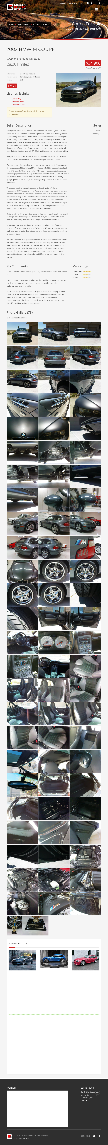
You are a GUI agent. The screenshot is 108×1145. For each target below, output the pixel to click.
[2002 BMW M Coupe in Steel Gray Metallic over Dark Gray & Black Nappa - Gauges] (54, 642)
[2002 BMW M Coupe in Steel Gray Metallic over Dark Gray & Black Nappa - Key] (85, 761)
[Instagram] (88, 3)
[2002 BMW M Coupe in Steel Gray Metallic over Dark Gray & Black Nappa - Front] (22, 333)
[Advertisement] (54, 996)
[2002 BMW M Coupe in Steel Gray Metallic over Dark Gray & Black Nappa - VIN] (22, 832)
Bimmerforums (18, 101)
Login (26, 1138)
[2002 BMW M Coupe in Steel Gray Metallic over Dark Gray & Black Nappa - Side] (85, 333)
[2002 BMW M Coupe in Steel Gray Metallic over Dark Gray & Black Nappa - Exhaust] (85, 428)
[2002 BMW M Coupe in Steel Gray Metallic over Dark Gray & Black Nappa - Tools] (54, 808)
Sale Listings (23, 24)
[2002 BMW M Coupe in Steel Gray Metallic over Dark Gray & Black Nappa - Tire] (85, 595)
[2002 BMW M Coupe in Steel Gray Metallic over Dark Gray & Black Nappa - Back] (54, 357)
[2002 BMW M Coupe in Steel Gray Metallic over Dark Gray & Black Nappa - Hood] (22, 571)
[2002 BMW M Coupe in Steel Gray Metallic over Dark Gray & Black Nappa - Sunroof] (22, 761)
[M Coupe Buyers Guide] (16, 7)
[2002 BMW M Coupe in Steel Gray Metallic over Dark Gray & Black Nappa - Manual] (85, 808)
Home (11, 24)
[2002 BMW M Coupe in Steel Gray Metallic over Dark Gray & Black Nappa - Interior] (22, 642)
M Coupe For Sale (41, 24)
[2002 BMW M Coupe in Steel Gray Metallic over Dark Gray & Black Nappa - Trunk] (54, 785)
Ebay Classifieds (18, 104)
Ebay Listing (16, 99)
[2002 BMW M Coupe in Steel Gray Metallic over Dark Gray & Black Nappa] (78, 89)
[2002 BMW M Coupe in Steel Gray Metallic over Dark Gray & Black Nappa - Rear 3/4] (22, 357)
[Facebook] (92, 3)
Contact (84, 1100)
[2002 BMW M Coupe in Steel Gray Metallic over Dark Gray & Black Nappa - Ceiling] (54, 761)
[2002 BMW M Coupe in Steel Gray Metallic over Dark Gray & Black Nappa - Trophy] (14, 925)
